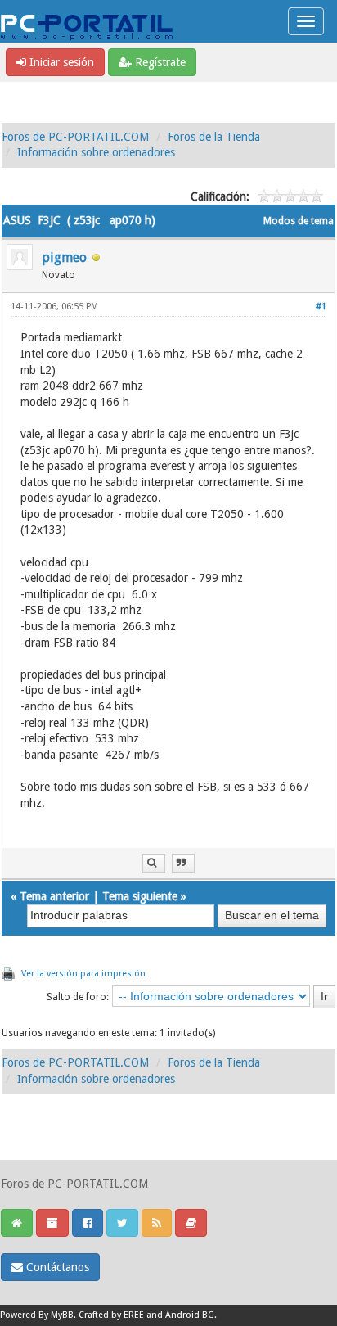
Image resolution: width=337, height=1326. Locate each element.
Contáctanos (56, 1267)
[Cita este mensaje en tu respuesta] (183, 863)
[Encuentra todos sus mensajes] (153, 863)
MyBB (62, 1315)
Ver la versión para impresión (83, 973)
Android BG (189, 1315)
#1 (321, 306)
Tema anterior (54, 896)
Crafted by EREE (111, 1315)
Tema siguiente (139, 896)
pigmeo (64, 257)
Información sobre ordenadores (96, 152)
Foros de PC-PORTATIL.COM (75, 136)
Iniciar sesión (60, 62)
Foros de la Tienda (214, 136)
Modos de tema (298, 221)
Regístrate (159, 62)
